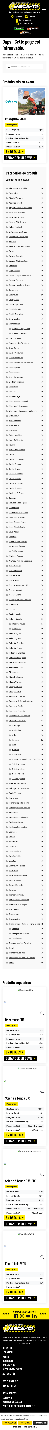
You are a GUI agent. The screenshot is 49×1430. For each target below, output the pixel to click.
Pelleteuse (16, 628)
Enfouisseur (14, 416)
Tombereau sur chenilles (19, 899)
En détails (13, 151)
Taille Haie (13, 870)
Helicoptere (14, 507)
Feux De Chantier (16, 440)
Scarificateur (14, 841)
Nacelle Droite (15, 595)
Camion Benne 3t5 (16, 280)
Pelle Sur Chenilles (16, 643)
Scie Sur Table (15, 856)
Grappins (12, 498)
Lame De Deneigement (18, 512)
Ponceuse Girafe (16, 706)
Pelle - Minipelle (15, 619)
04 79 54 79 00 (26, 23)
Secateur (13, 861)
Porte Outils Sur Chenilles (19, 716)
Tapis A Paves (15, 880)
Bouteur (12, 241)
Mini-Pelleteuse (15, 570)
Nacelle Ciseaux (15, 590)
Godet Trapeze (15, 488)
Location (12, 537)
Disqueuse (13, 387)
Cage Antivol (14, 270)
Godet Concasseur (16, 459)
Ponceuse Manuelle (17, 711)
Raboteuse (16, 754)
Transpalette (14, 919)
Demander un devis (19, 157)
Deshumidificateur (16, 382)
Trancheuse (14, 914)
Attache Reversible (17, 212)
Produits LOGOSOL (17, 720)
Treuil (11, 948)
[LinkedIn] (34, 1316)
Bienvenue (8, 1348)
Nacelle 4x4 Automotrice (19, 585)
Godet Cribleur (15, 464)
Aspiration (16, 730)
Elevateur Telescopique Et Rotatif (23, 411)
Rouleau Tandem (19, 333)
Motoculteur (14, 580)
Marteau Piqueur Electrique (20, 561)
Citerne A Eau (14, 319)
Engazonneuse (15, 420)
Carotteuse (13, 290)
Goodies (15, 749)
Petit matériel (11, 1381)
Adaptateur (14, 193)
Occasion (13, 609)
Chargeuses (14, 299)
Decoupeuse (14, 372)
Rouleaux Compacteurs (18, 827)
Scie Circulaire (15, 851)
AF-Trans (33, 28)
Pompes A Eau (15, 691)
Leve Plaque (14, 532)
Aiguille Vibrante (15, 198)
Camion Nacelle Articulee (19, 285)
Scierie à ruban (18, 769)
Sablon (12, 837)
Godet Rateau (15, 478)
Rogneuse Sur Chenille (18, 817)
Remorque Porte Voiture (19, 808)
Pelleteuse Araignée (17, 657)
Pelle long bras (15, 638)
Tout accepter (10, 1422)
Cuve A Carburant (16, 353)
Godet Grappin (15, 469)
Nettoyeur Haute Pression (20, 599)
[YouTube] (27, 1316)
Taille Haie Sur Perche (18, 875)
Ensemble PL (14, 425)
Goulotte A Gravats (17, 493)
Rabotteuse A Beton (17, 783)
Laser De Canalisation (18, 517)
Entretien (16, 740)
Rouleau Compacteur (21, 328)
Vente (11, 962)
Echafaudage (14, 396)
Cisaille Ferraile (15, 309)
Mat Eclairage (15, 566)
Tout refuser (25, 1422)
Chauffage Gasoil (16, 304)
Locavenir (18, 28)
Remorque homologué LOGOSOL (26, 759)
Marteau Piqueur (16, 556)
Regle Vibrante (15, 793)
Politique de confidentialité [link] (25, 1426)
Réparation (9, 1365)
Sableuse (12, 832)
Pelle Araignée (15, 633)
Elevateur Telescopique (18, 406)
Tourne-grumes (18, 778)
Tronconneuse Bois (17, 953)
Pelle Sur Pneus (15, 648)
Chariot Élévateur (19, 546)
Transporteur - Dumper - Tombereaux (24, 924)
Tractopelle (13, 909)
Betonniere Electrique (18, 232)
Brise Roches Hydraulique (19, 246)
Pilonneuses (14, 672)
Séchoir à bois (18, 774)
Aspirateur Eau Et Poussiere (20, 207)
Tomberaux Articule (17, 895)
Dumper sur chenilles (21, 933)
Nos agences (10, 1393)
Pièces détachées (12, 1369)
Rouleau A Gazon (16, 822)
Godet (11, 454)
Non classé (13, 604)
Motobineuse (14, 575)
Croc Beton (14, 348)
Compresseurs (15, 338)
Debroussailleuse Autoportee (21, 362)
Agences (18, 16)
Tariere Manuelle (16, 885)
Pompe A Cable (15, 686)
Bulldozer (13, 265)
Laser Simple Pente (17, 527)
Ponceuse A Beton (17, 696)
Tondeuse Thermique (18, 904)
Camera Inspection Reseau (20, 275)
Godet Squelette (16, 483)
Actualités (9, 1373)
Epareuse (13, 430)
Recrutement (25, 20)
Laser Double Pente (17, 522)
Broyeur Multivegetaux (18, 261)
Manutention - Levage (18, 541)
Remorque (13, 798)
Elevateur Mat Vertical (18, 401)
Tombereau (17, 938)
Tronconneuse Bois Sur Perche (22, 957)
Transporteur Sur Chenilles (20, 943)
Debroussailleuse (16, 358)
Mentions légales (12, 1401)
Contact (32, 16)
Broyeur (12, 251)
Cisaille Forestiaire (16, 314)
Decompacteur (15, 367)
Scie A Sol (13, 846)
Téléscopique (17, 551)
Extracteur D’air (15, 435)
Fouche (12, 445)
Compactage (14, 324)
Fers (14, 745)
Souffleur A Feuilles (17, 866)
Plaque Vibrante (15, 682)
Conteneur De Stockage (19, 343)
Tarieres (12, 890)
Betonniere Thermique (18, 236)
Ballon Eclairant (15, 227)
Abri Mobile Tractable (18, 188)
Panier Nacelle (15, 614)
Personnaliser (40, 1422)
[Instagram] (21, 1316)
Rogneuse (13, 812)
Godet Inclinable (16, 474)
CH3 (14, 735)
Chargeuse (13, 295)
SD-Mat (25, 32)
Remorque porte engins (19, 803)
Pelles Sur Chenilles (17, 653)
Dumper (12, 391)
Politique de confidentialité (19, 1406)
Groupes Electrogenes (18, 503)
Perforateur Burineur (17, 662)
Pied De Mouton (16, 667)
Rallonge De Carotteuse (19, 788)
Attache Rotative (16, 217)
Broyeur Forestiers (16, 256)
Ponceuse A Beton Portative (21, 701)
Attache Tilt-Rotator (17, 222)
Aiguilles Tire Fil (15, 203)
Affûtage (16, 725)
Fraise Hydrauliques (17, 449)
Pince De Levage (16, 677)
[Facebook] (15, 1316)
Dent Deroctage (16, 377)
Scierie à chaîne (18, 764)
